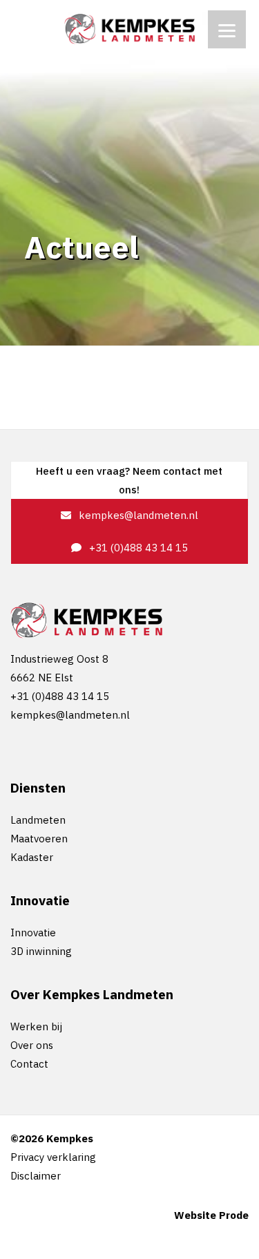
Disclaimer (35, 1175)
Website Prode (211, 1215)
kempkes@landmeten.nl (137, 515)
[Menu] (227, 29)
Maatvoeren (39, 838)
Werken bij (36, 1026)
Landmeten (38, 819)
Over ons (31, 1045)
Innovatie (33, 932)
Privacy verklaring (53, 1157)
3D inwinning (41, 951)
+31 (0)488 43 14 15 (137, 547)
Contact (29, 1063)
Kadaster (31, 857)
